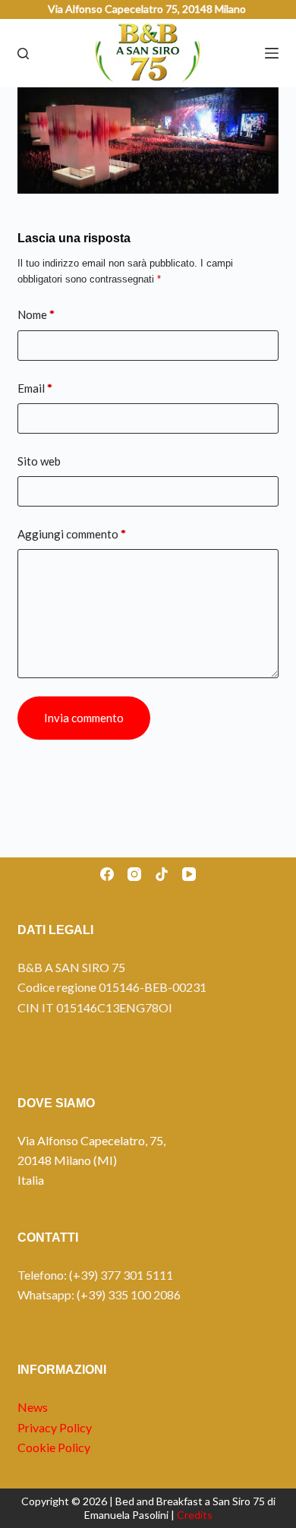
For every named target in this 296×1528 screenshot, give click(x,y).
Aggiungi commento (71, 534)
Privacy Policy (54, 1427)
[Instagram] (134, 874)
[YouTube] (189, 874)
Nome (36, 314)
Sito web (39, 461)
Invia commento (84, 718)
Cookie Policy (53, 1447)
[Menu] (272, 53)
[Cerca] (23, 53)
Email (34, 388)
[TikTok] (161, 874)
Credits (195, 1514)
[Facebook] (107, 874)
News (32, 1407)
